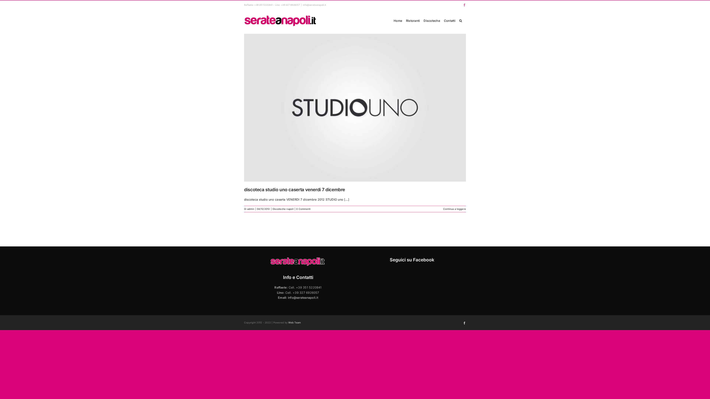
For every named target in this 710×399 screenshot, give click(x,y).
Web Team (294, 322)
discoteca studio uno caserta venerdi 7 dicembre (294, 189)
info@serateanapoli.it (314, 5)
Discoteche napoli (283, 208)
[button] (460, 21)
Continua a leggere (454, 208)
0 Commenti (303, 208)
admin (250, 208)
